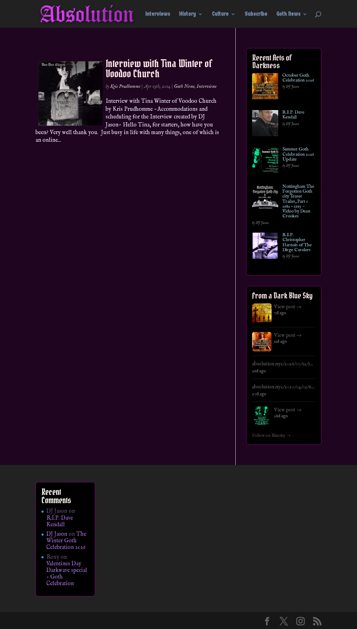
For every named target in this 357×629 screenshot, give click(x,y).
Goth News (288, 14)
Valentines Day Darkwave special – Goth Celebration (66, 574)
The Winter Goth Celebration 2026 (66, 541)
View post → (288, 307)
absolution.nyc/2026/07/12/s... (282, 364)
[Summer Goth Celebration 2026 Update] (265, 161)
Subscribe (256, 14)
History (187, 14)
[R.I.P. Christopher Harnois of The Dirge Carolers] (265, 247)
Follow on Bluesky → (271, 435)
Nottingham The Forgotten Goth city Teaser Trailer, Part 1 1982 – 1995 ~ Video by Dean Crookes (298, 201)
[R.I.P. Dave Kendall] (265, 124)
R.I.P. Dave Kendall (293, 115)
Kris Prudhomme (125, 86)
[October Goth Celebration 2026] (265, 87)
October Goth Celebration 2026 (298, 78)
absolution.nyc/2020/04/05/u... (283, 387)
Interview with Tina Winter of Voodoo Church (159, 68)
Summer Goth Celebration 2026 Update (298, 154)
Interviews (157, 14)
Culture (220, 14)
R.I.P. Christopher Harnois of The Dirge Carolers (297, 243)
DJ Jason (56, 534)
